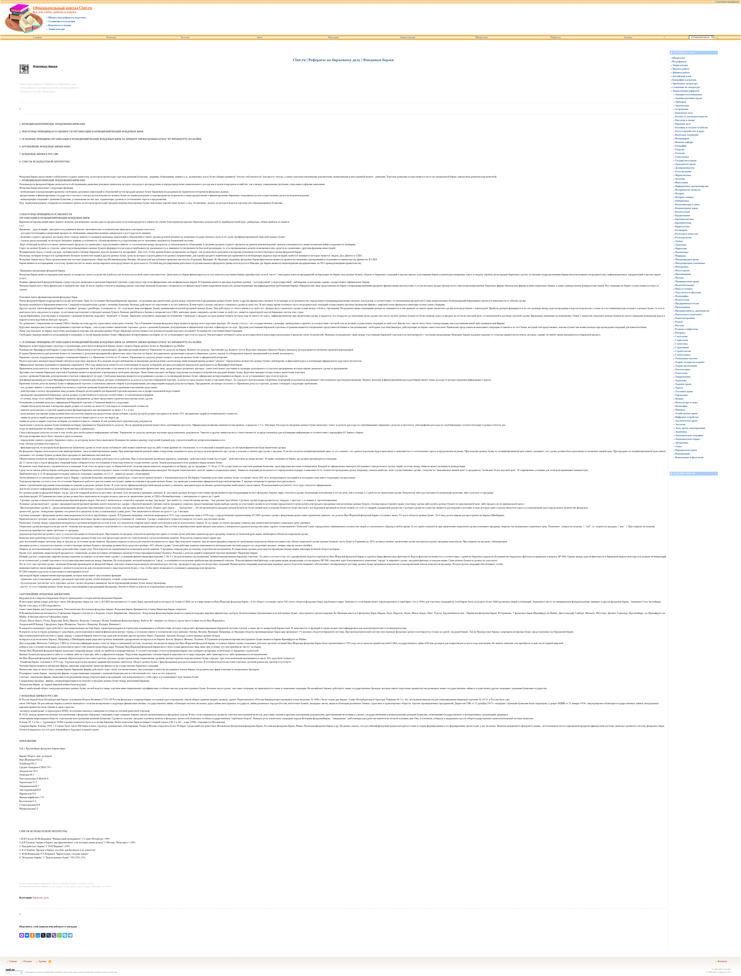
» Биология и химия (684, 120)
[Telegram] (70, 935)
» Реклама (678, 325)
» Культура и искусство (685, 233)
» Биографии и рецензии (683, 79)
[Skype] (65, 935)
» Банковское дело (683, 112)
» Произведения (681, 307)
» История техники (683, 197)
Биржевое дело (41, 897)
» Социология (680, 340)
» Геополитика (681, 156)
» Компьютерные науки (685, 208)
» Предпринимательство (686, 303)
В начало (111, 37)
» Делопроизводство (683, 167)
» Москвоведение (682, 274)
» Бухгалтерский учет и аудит (688, 131)
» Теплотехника (681, 369)
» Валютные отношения (686, 134)
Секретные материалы (727, 1)
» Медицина (679, 255)
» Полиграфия (681, 296)
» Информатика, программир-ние (691, 186)
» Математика (680, 252)
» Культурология (682, 237)
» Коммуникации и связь (686, 204)
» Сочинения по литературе (685, 87)
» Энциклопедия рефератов (685, 90)
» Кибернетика (681, 200)
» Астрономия (680, 109)
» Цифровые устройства (685, 417)
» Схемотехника (681, 354)
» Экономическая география (688, 435)
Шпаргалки (481, 37)
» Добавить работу (680, 72)
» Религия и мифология (685, 329)
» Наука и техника (683, 288)
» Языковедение (681, 453)
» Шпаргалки (678, 57)
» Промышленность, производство (691, 310)
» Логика (678, 241)
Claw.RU (727, 969)
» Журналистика (682, 175)
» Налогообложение (683, 285)
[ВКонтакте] (27, 935)
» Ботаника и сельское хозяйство (690, 127)
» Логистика (679, 244)
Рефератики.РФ (724, 972)
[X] (43, 935)
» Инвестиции (680, 182)
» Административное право (687, 98)
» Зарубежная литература (684, 83)
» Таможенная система (685, 358)
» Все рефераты (679, 61)
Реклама (28, 961)
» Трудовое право (682, 384)
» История (678, 193)
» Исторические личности (686, 189)
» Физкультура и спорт (685, 402)
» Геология (679, 153)
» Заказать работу (680, 68)
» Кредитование (681, 215)
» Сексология (680, 336)
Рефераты (555, 37)
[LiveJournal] (48, 935)
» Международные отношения (689, 263)
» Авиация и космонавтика (687, 94)
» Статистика (680, 343)
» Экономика (680, 431)
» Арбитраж (679, 101)
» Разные (678, 321)
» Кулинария (680, 230)
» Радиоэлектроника (684, 318)
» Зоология (679, 178)
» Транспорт (680, 380)
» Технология (680, 373)
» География (679, 145)
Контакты (722, 961)
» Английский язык (681, 76)
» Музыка (678, 277)
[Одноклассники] (32, 935)
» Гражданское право (684, 164)
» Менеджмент (681, 266)
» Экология (679, 424)
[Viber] (54, 935)
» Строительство (682, 351)
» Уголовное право (683, 391)
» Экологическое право (685, 420)
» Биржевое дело (682, 123)
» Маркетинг (680, 248)
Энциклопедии (407, 37)
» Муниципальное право (686, 281)
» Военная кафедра (683, 142)
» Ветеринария (681, 138)
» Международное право (686, 259)
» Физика (678, 398)
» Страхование (681, 347)
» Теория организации (685, 365)
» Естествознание (682, 171)
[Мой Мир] (38, 935)
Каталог (185, 37)
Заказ (259, 37)
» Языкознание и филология (688, 457)
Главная (37, 37)
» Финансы (679, 409)
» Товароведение (681, 376)
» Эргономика (680, 442)
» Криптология (681, 226)
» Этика (677, 446)
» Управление (680, 395)
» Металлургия (681, 270)
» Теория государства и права (688, 362)
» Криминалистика (683, 219)
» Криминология (682, 222)
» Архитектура (681, 105)
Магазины (333, 37)
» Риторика (679, 332)
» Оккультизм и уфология (687, 292)
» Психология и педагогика (687, 314)
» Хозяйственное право (685, 413)
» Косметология (681, 211)
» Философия (680, 406)
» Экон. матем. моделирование (689, 428)
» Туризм (678, 387)
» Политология (681, 299)
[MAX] (21, 935)
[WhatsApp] (59, 935)
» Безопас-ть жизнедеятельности (690, 116)
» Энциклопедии (679, 65)
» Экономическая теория (686, 439)
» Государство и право (684, 160)
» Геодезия (678, 149)
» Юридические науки (685, 450)
